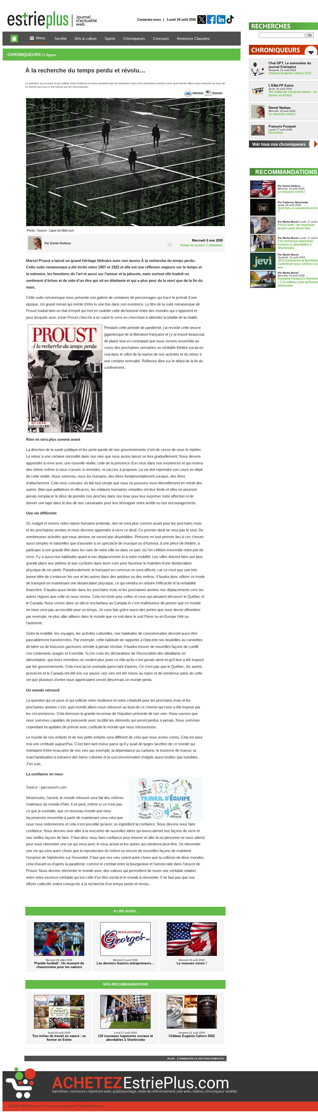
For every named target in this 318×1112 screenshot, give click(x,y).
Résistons (276, 132)
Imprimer (198, 92)
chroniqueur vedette (221, 1091)
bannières (60, 1091)
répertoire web (99, 1091)
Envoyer (217, 92)
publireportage (124, 1091)
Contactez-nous (149, 19)
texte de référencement (156, 1091)
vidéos (198, 1091)
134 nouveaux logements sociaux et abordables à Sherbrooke (295, 244)
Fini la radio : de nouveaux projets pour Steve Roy (296, 226)
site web (183, 1091)
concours (77, 1091)
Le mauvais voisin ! (282, 114)
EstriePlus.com (31, 1106)
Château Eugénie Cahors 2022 (290, 73)
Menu (40, 38)
